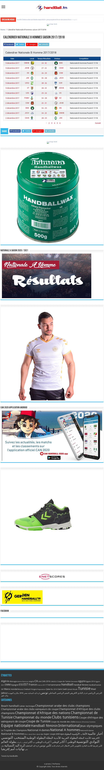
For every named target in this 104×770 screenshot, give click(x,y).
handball (67, 684)
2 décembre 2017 (12, 103)
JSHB (27, 68)
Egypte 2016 (90, 681)
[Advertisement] (52, 643)
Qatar (48, 689)
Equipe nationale (15, 725)
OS (60, 93)
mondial (14, 689)
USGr (27, 83)
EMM (7, 684)
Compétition (83, 59)
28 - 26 (44, 83)
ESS (21, 684)
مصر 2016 (24, 693)
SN (28, 73)
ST (28, 88)
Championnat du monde (32, 717)
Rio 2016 (54, 689)
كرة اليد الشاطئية (32, 746)
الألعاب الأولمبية (79, 733)
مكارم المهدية (13, 693)
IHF (2, 689)
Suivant (98, 123)
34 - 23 (44, 113)
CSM (61, 73)
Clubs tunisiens (65, 717)
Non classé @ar (38, 734)
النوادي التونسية (87, 742)
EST (25, 684)
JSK (28, 78)
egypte (81, 681)
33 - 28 (44, 78)
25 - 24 (44, 93)
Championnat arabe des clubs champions (62, 705)
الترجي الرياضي (95, 693)
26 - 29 (44, 73)
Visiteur (57, 59)
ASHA (61, 88)
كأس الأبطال (69, 746)
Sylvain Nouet (72, 689)
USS (28, 93)
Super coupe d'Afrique (54, 734)
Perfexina (56, 764)
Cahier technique (27, 706)
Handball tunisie (95, 685)
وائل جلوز (4, 696)
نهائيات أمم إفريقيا (13, 749)
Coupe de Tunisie (64, 681)
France (33, 684)
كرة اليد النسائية (34, 693)
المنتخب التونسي (13, 738)
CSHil (61, 68)
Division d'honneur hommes (85, 722)
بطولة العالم (8, 742)
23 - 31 (44, 103)
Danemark (74, 681)
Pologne (34, 689)
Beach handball (10, 705)
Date (12, 59)
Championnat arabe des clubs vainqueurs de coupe (29, 709)
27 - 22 (44, 68)
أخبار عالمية (95, 734)
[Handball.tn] (52, 7)
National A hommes (65, 730)
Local (32, 59)
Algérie (5, 681)
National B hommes (13, 733)
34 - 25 (44, 108)
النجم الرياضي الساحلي (58, 693)
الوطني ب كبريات (22, 742)
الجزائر (85, 693)
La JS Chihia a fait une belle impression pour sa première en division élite (44, 20)
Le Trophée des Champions (14, 730)
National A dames (38, 730)
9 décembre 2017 (12, 63)
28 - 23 (44, 88)
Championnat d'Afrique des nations (42, 713)
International (69, 726)
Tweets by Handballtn (9, 756)
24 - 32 (44, 63)
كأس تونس (45, 745)
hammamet (56, 685)
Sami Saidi (62, 689)
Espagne (14, 685)
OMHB (27, 63)
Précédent (7, 123)
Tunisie (84, 688)
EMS (61, 63)
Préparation (41, 689)
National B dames (87, 730)
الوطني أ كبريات (51, 742)
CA (36, 681)
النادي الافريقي (76, 693)
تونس (44, 693)
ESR (60, 83)
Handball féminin (81, 685)
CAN (39, 681)
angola (31, 681)
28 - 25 (44, 118)
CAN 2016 (46, 681)
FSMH (27, 98)
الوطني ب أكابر (35, 742)
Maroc (7, 689)
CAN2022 (54, 681)
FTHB (48, 685)
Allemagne (13, 681)
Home (3, 30)
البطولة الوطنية (36, 737)
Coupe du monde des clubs (63, 722)
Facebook (5, 611)
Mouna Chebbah (24, 689)
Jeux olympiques (91, 726)
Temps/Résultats (44, 59)
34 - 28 (44, 98)
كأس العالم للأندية (58, 746)
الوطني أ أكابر (67, 742)
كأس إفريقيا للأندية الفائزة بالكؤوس (88, 746)
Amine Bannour (23, 681)
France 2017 (41, 685)
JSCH (61, 78)
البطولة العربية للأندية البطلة (62, 737)
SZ (60, 98)
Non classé (28, 734)
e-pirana (47, 764)
